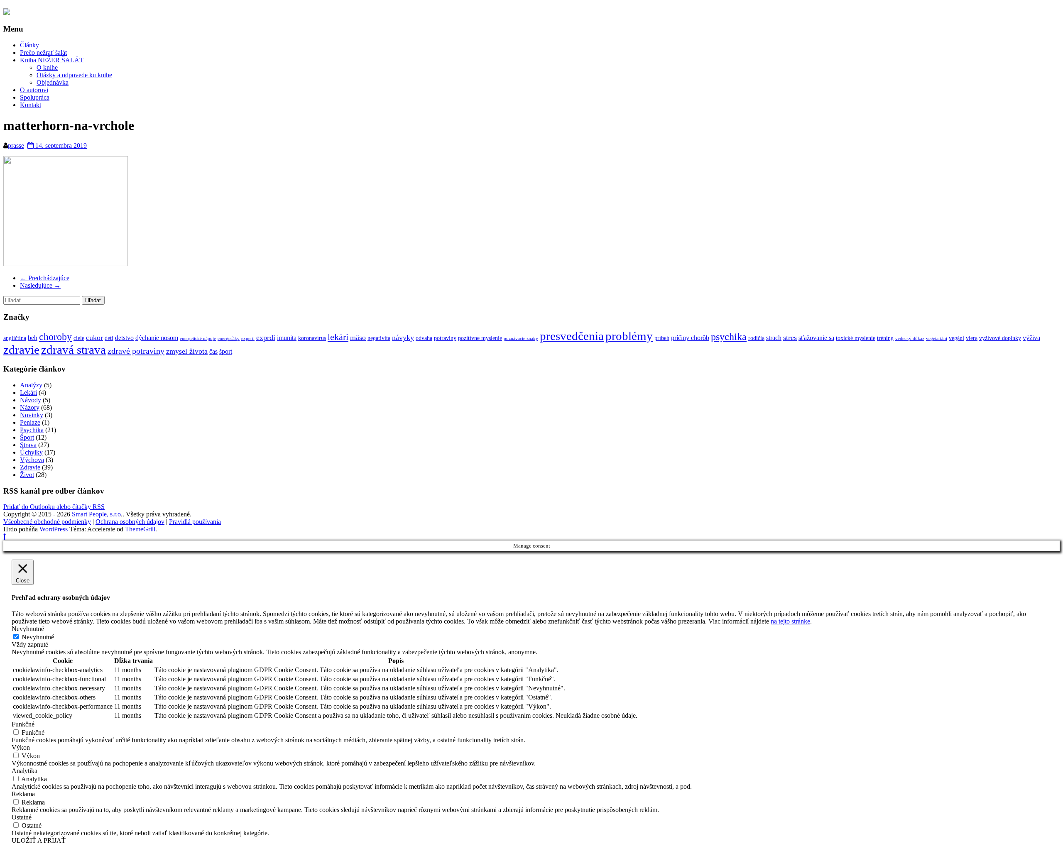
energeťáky (229, 338)
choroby (55, 336)
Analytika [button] (24, 770)
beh (32, 338)
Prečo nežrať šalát (43, 52)
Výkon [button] (21, 747)
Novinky (31, 414)
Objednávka (53, 82)
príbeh (661, 338)
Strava (28, 444)
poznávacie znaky (521, 338)
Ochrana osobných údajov (130, 521)
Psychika (32, 429)
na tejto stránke (790, 621)
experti (248, 338)
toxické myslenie (855, 338)
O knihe (47, 67)
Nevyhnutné (38, 637)
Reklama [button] (23, 793)
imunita (286, 338)
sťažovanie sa (816, 338)
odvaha (424, 338)
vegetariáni (936, 338)
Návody (30, 400)
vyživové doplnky (1000, 338)
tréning (885, 338)
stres (790, 337)
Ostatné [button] (22, 817)
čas (213, 351)
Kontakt (30, 104)
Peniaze (30, 422)
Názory (29, 407)
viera (971, 338)
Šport (27, 437)
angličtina (14, 338)
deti (109, 338)
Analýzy (31, 385)
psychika (729, 336)
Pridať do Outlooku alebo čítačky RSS (54, 506)
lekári (338, 337)
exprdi (265, 337)
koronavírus (312, 338)
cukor (94, 337)
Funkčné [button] (23, 724)
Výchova (32, 459)
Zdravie (30, 467)
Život (27, 474)
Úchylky (31, 452)
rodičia (756, 338)
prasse (16, 145)
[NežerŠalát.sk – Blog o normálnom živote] (6, 12)
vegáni (956, 338)
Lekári (28, 392)
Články (29, 45)
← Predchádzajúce (44, 277)
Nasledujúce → (40, 285)
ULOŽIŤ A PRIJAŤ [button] (39, 840)
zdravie (21, 349)
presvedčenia (572, 335)
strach (773, 338)
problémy (629, 335)
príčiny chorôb (690, 338)
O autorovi (34, 89)
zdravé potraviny (136, 350)
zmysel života (187, 351)
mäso (358, 337)
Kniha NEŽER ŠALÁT (51, 60)
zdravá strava (73, 349)
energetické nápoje (198, 338)
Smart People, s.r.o (96, 514)
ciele (78, 338)
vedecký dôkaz (909, 338)
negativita (378, 338)
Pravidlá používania (195, 521)
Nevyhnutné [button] (28, 628)
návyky (403, 337)
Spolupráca (34, 97)
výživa (1031, 338)
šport (225, 351)
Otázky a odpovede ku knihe (74, 74)
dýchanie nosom (156, 338)
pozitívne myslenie (480, 338)
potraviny (445, 338)
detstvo (124, 338)
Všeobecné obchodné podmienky (47, 521)
